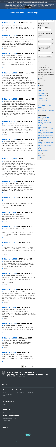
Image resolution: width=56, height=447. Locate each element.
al (38, 41)
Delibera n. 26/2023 (9, 323)
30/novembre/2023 (42, 92)
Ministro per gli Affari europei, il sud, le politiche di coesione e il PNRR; (45, 123)
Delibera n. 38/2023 (9, 121)
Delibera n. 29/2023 (9, 273)
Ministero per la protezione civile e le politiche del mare (46, 129)
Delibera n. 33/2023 (9, 212)
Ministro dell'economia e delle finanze (45, 139)
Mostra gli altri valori (43, 150)
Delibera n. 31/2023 (9, 242)
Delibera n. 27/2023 (9, 307)
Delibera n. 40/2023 (9, 73)
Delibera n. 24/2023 (9, 352)
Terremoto (40, 109)
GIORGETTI (40, 155)
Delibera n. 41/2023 (9, 53)
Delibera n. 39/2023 (9, 99)
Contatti (4, 404)
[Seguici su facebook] (27, 435)
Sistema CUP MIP (6, 420)
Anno (39, 27)
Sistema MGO (6, 423)
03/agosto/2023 (42, 99)
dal (38, 37)
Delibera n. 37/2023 (9, 139)
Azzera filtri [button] (48, 56)
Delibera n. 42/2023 (9, 35)
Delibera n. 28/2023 (9, 289)
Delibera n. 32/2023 (9, 226)
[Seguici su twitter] (29, 435)
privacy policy (51, 4)
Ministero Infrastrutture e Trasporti (44, 118)
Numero (47, 27)
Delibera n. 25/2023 (9, 338)
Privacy (18, 441)
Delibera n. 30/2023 (9, 259)
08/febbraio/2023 (42, 95)
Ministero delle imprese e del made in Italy (46, 133)
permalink (6, 31)
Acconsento (28, 7)
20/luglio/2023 (41, 90)
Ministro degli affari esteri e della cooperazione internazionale (45, 136)
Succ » (32, 366)
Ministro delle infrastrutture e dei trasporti (46, 143)
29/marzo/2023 (42, 97)
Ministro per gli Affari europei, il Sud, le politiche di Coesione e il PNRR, (45, 147)
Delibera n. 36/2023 (9, 159)
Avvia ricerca (41, 56)
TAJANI (39, 157)
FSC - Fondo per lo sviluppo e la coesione (45, 106)
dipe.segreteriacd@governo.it (9, 418)
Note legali (9, 441)
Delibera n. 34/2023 (9, 197)
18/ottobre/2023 (42, 94)
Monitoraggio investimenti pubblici (46, 110)
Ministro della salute (42, 120)
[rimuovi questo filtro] (38, 80)
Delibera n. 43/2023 (9, 22)
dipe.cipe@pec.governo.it (8, 412)
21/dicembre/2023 (42, 100)
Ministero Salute (42, 127)
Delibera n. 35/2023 (9, 181)
